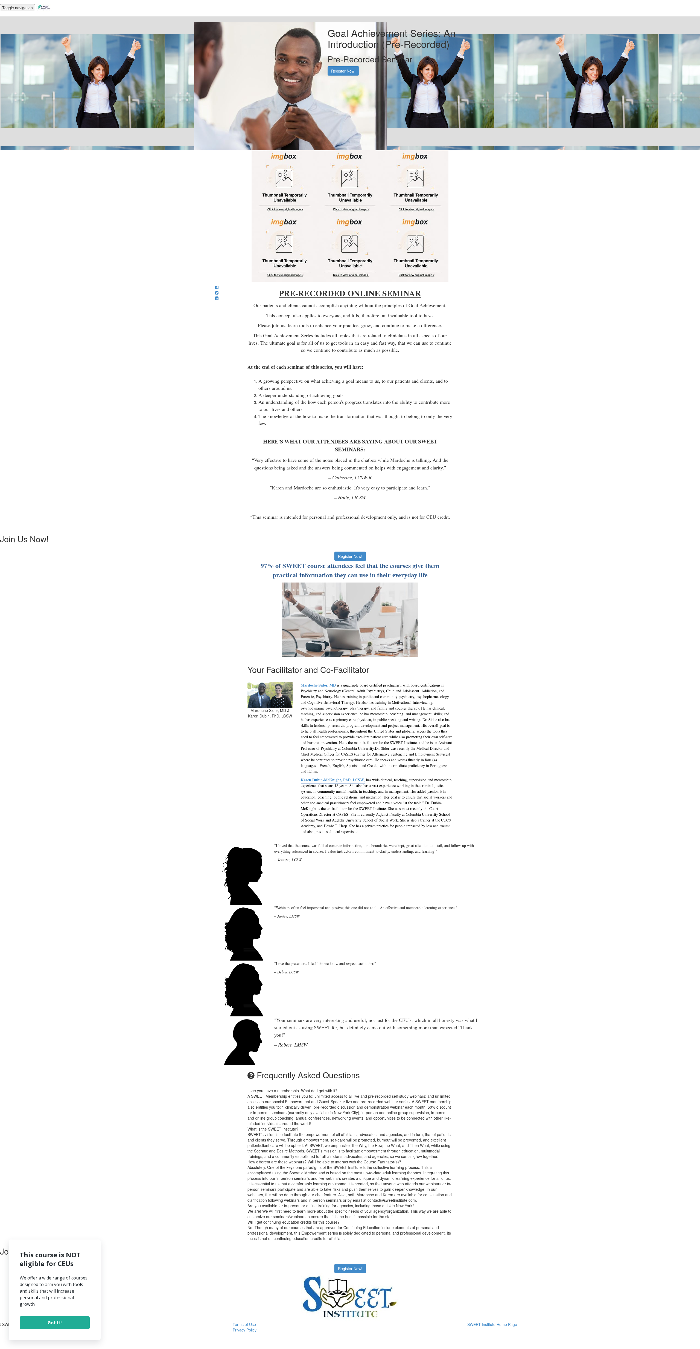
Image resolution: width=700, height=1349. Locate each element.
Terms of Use (244, 1324)
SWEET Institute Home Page (492, 1324)
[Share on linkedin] (216, 298)
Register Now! (343, 71)
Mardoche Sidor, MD (318, 685)
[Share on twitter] (216, 292)
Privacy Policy (244, 1330)
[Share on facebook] (216, 287)
